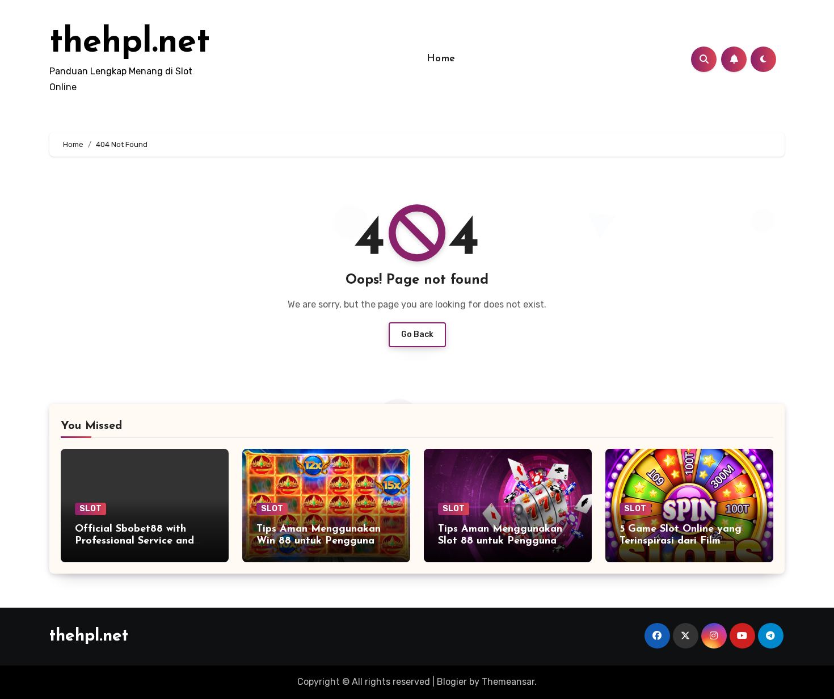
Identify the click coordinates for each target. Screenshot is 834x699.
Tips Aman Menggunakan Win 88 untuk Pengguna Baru (318, 541)
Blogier (452, 681)
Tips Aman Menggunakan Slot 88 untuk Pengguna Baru (500, 541)
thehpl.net (129, 43)
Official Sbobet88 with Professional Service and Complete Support (134, 541)
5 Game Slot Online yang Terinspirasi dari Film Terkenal (681, 541)
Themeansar (508, 681)
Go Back (417, 334)
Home (441, 59)
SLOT (90, 508)
